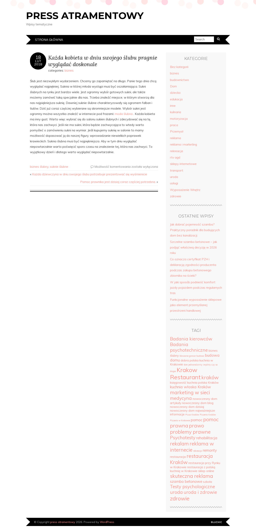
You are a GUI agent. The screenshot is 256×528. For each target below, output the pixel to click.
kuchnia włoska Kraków (190, 386)
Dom (173, 86)
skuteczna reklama (191, 476)
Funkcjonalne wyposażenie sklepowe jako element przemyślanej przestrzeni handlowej (196, 305)
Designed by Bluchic (216, 522)
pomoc (196, 419)
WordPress (107, 522)
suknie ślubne (59, 167)
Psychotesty (182, 437)
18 (38, 57)
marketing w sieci (190, 392)
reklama (175, 138)
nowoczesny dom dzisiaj (187, 407)
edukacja (176, 99)
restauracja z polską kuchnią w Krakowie (192, 469)
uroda (174, 177)
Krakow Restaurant (185, 373)
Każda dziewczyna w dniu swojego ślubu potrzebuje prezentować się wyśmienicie (89, 174)
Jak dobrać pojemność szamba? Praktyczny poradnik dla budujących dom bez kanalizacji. (195, 230)
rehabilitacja (206, 437)
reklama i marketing (183, 144)
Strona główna (49, 40)
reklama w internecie (192, 446)
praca (174, 125)
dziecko (175, 93)
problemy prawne (190, 432)
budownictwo (179, 80)
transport (176, 170)
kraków (210, 377)
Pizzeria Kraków (208, 414)
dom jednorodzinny (193, 364)
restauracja (178, 457)
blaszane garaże (188, 355)
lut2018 (38, 62)
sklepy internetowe (183, 164)
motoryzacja (179, 119)
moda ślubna (124, 114)
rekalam (179, 443)
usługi (174, 183)
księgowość (178, 382)
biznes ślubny (39, 167)
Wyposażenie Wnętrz (185, 190)
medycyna (181, 398)
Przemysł (176, 131)
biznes (69, 70)
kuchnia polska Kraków (203, 382)
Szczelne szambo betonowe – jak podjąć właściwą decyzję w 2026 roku (193, 247)
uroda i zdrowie (200, 492)
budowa (200, 355)
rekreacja (176, 151)
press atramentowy (85, 15)
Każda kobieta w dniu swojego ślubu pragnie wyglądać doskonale (102, 61)
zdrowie (175, 196)
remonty (210, 450)
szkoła (207, 482)
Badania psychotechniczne (189, 347)
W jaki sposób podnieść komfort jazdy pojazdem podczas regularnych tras (196, 287)
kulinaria (175, 112)
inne (173, 106)
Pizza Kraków (192, 414)
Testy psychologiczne (192, 486)
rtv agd (175, 157)
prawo (196, 425)
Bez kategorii (179, 67)
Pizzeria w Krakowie (180, 420)
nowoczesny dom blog (197, 403)
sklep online (206, 471)
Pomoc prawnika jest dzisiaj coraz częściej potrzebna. (118, 182)
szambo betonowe (186, 481)
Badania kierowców (191, 339)
